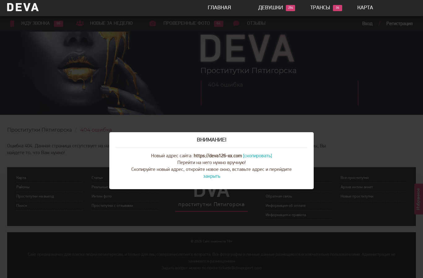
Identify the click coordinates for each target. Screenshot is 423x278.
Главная (219, 8)
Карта (365, 8)
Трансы (320, 8)
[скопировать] (257, 156)
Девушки (270, 8)
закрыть (211, 176)
